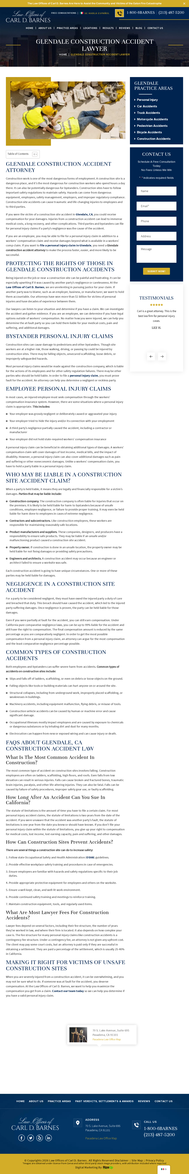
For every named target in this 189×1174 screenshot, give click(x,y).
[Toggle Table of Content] (33, 154)
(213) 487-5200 (171, 12)
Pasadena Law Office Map (107, 1039)
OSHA (90, 857)
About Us (45, 28)
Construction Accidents (153, 139)
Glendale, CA (84, 214)
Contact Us (155, 28)
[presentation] (151, 356)
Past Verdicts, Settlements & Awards (104, 1101)
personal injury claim (84, 375)
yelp (39, 1138)
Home (29, 28)
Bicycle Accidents (149, 132)
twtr (30, 1138)
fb (21, 1138)
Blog (139, 28)
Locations (90, 28)
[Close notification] (184, 3)
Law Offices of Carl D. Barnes (25, 287)
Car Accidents (147, 106)
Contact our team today (68, 991)
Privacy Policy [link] (155, 1160)
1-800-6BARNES (141, 12)
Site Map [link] (137, 1160)
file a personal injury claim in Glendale (65, 245)
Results (108, 28)
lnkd (48, 1138)
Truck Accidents (148, 113)
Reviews (124, 28)
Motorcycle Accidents (152, 119)
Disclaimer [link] (122, 1160)
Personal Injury (147, 100)
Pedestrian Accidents (152, 126)
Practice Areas (67, 28)
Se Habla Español (97, 13)
